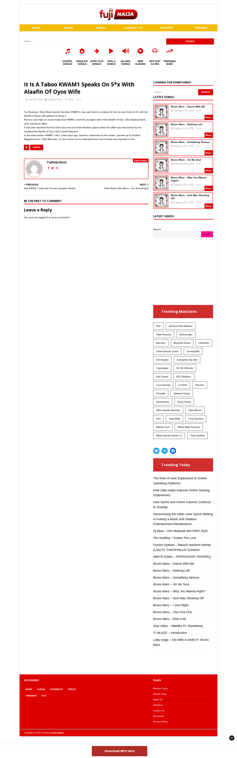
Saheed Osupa (181, 393)
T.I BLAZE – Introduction (170, 633)
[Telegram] (165, 451)
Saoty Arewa (184, 401)
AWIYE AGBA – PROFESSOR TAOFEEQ (182, 556)
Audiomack (56, 689)
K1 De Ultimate (185, 368)
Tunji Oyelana (195, 418)
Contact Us (158, 710)
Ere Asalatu (162, 359)
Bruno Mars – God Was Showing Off (178, 598)
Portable (160, 393)
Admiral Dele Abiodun (180, 326)
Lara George (163, 385)
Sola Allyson (195, 410)
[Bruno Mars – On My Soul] (161, 169)
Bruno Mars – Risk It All (169, 619)
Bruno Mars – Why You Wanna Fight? (179, 591)
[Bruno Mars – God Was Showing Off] (161, 205)
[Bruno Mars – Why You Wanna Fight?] (161, 187)
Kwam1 (37, 147)
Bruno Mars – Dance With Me (188, 106)
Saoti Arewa (162, 401)
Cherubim (203, 342)
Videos (72, 689)
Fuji (43, 696)
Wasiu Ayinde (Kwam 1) (169, 435)
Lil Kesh (182, 385)
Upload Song (159, 694)
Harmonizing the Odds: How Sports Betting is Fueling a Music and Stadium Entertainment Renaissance (183, 519)
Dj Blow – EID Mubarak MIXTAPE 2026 (180, 531)
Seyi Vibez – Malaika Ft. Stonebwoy (178, 626)
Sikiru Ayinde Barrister (168, 410)
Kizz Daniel (162, 376)
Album (41, 689)
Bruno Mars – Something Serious (190, 142)
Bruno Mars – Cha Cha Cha (172, 612)
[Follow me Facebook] (49, 168)
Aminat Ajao (185, 334)
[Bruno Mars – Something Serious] (161, 152)
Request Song (160, 688)
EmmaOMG (193, 351)
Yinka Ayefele (197, 435)
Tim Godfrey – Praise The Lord (174, 538)
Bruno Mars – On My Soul (186, 159)
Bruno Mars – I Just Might (171, 605)
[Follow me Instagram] (57, 168)
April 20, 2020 (35, 99)
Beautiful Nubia (182, 342)
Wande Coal (163, 427)
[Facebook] (173, 451)
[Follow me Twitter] (52, 168)
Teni (158, 418)
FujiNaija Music (55, 99)
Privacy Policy (160, 721)
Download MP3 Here (120, 751)
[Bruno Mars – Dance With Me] (161, 116)
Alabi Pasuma (163, 334)
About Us (158, 699)
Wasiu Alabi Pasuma (189, 427)
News (71, 99)
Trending (31, 696)
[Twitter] (156, 451)
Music (29, 689)
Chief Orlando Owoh (167, 351)
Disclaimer (158, 716)
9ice (158, 326)
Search (157, 229)
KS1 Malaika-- (184, 376)
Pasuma (199, 385)
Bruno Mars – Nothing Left (186, 124)
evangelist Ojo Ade (187, 359)
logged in (43, 217)
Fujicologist (162, 368)
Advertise (158, 705)
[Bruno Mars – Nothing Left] (161, 134)
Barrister (161, 342)
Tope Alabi (174, 418)
